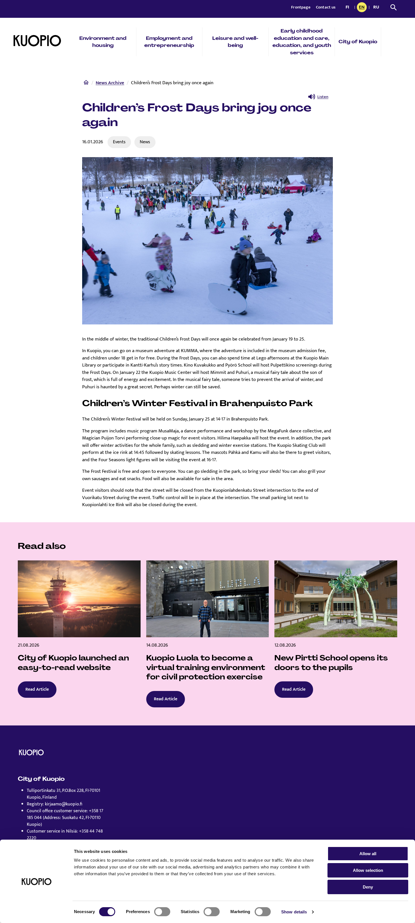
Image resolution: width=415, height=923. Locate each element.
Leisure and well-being (235, 42)
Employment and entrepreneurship (169, 42)
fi (349, 7)
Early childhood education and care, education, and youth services (301, 42)
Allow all (367, 853)
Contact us (326, 7)
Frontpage (301, 7)
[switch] (162, 911)
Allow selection (368, 870)
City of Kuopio (357, 41)
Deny (368, 887)
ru (377, 7)
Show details (294, 911)
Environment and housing (102, 42)
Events (119, 142)
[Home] (86, 84)
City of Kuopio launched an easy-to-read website (73, 662)
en (363, 7)
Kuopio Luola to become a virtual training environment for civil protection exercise (205, 667)
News (145, 142)
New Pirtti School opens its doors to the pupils (331, 662)
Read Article (37, 689)
